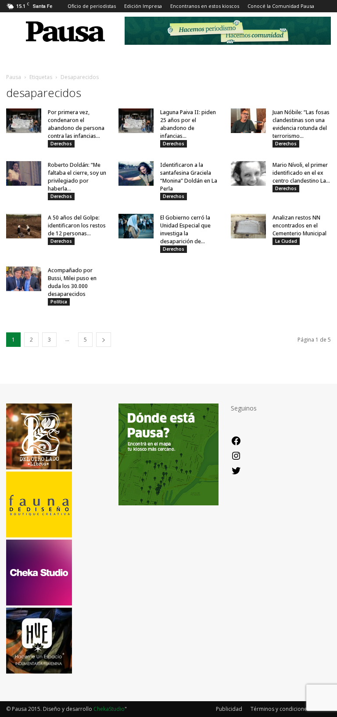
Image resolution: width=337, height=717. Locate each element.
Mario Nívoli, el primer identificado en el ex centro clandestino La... (301, 172)
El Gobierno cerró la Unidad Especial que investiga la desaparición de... (185, 229)
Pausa (13, 77)
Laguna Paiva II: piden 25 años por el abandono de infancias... (188, 124)
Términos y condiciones (280, 709)
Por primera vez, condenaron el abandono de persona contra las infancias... (76, 124)
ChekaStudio (109, 709)
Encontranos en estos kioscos (204, 6)
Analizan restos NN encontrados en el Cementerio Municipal (299, 225)
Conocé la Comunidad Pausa (280, 6)
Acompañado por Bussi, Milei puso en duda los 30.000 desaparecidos (72, 282)
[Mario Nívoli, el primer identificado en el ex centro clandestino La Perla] (248, 173)
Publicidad (229, 709)
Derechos (61, 144)
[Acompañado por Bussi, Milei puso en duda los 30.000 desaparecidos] (23, 279)
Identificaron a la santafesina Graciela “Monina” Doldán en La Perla (188, 176)
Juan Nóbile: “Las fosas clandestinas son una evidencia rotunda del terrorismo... (301, 124)
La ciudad (286, 241)
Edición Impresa (143, 6)
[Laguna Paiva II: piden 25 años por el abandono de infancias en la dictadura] (136, 120)
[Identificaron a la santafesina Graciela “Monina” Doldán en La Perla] (136, 173)
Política (58, 302)
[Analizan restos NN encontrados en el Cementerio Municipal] (248, 226)
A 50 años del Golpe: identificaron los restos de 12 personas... (77, 225)
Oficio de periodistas (92, 6)
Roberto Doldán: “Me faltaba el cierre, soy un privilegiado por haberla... (77, 176)
